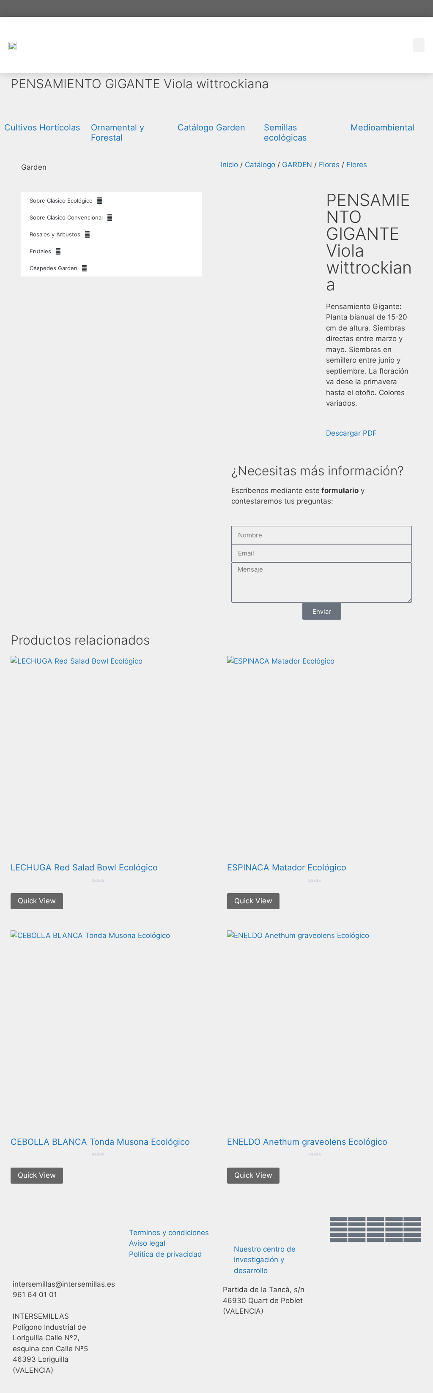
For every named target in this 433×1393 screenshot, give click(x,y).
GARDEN (297, 164)
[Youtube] (394, 1229)
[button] (419, 45)
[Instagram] (375, 1229)
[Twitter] (356, 1229)
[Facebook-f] (338, 1229)
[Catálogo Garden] (188, 108)
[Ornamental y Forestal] (101, 108)
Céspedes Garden (53, 268)
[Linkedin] (412, 1229)
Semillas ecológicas (285, 132)
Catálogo (260, 164)
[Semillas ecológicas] (274, 108)
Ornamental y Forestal (117, 132)
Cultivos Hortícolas (42, 127)
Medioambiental (382, 127)
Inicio (229, 164)
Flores (329, 164)
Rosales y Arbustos (55, 234)
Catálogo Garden (211, 127)
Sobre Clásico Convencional (66, 217)
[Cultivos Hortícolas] (14, 108)
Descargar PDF (351, 433)
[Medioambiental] (361, 108)
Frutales (40, 251)
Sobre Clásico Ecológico (61, 200)
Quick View (37, 901)
